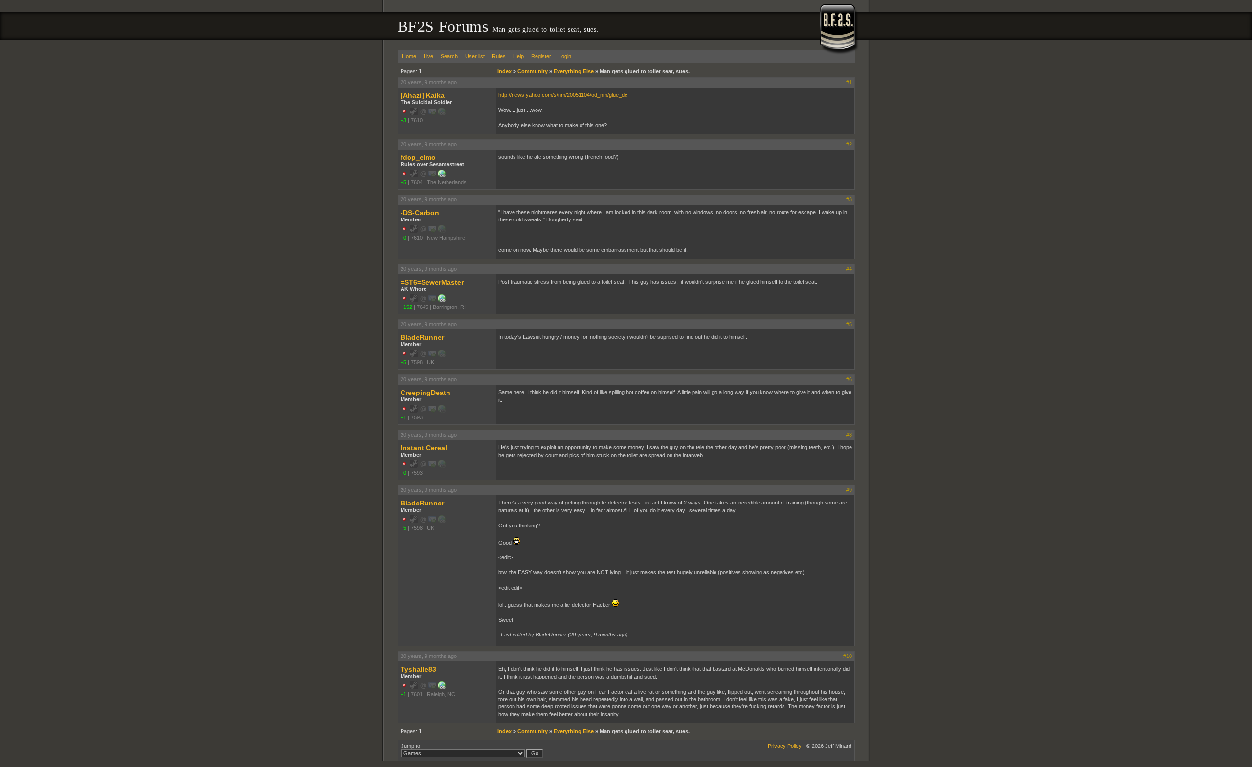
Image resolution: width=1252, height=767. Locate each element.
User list (475, 56)
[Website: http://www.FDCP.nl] (442, 175)
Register (541, 56)
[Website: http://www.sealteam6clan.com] (442, 300)
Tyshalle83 (418, 669)
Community (532, 71)
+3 (403, 120)
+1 (403, 417)
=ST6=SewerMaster (432, 282)
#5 (849, 324)
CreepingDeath (425, 392)
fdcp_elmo (418, 157)
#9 (849, 490)
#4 (849, 269)
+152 (406, 307)
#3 (849, 199)
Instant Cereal (424, 448)
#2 (849, 144)
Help (518, 56)
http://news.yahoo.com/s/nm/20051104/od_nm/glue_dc (562, 95)
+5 (403, 182)
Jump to (410, 746)
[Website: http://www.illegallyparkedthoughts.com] (442, 687)
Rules (499, 56)
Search (449, 56)
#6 (849, 379)
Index (504, 71)
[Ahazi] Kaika (423, 95)
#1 (849, 82)
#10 (847, 656)
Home (409, 56)
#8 (849, 435)
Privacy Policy (785, 746)
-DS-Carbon (420, 213)
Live (428, 56)
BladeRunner (422, 337)
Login (565, 56)
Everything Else (574, 71)
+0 (403, 238)
